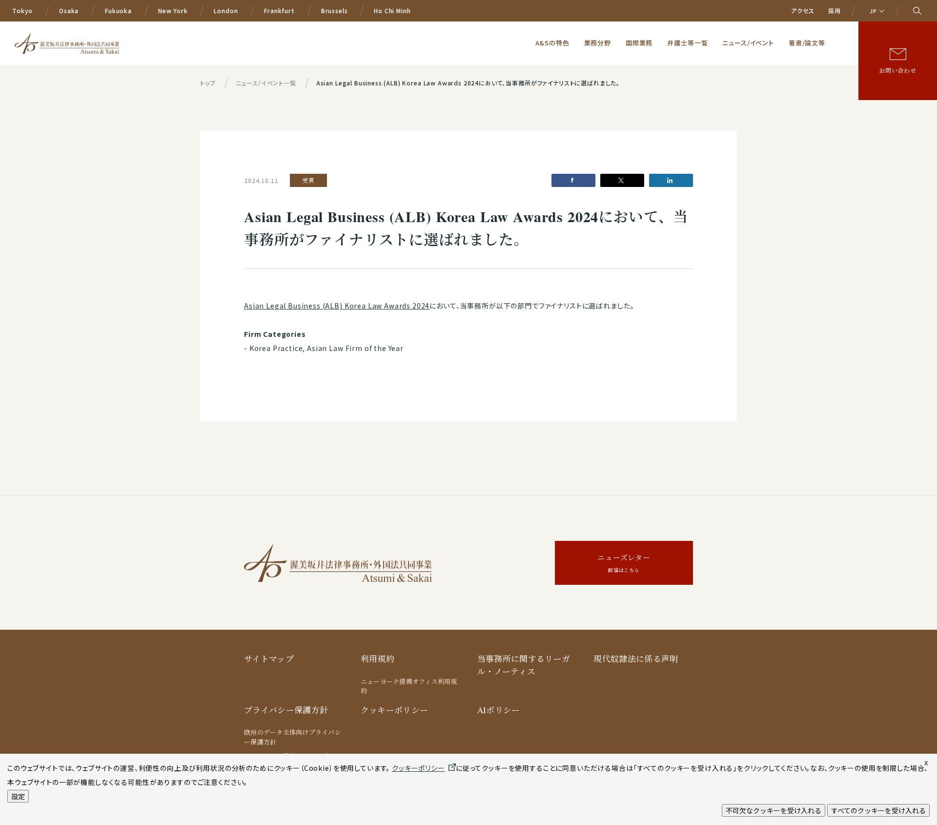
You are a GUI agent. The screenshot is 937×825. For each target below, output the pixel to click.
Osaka (69, 10)
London (226, 10)
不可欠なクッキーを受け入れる (773, 810)
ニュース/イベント (748, 42)
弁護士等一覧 (687, 42)
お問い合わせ (898, 70)
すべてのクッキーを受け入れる (878, 810)
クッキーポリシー (394, 710)
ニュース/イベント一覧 (266, 83)
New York (173, 10)
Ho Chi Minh (392, 10)
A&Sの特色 (552, 42)
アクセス (802, 10)
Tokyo (22, 10)
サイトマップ (269, 658)
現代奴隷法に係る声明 (635, 658)
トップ (208, 83)
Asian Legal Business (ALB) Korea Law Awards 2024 (336, 305)
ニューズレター (624, 563)
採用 (834, 10)
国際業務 (639, 42)
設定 (18, 796)
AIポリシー (498, 710)
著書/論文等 (807, 42)
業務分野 (597, 42)
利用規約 (377, 658)
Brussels (334, 10)
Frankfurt (279, 10)
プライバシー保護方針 (286, 710)
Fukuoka (118, 10)
